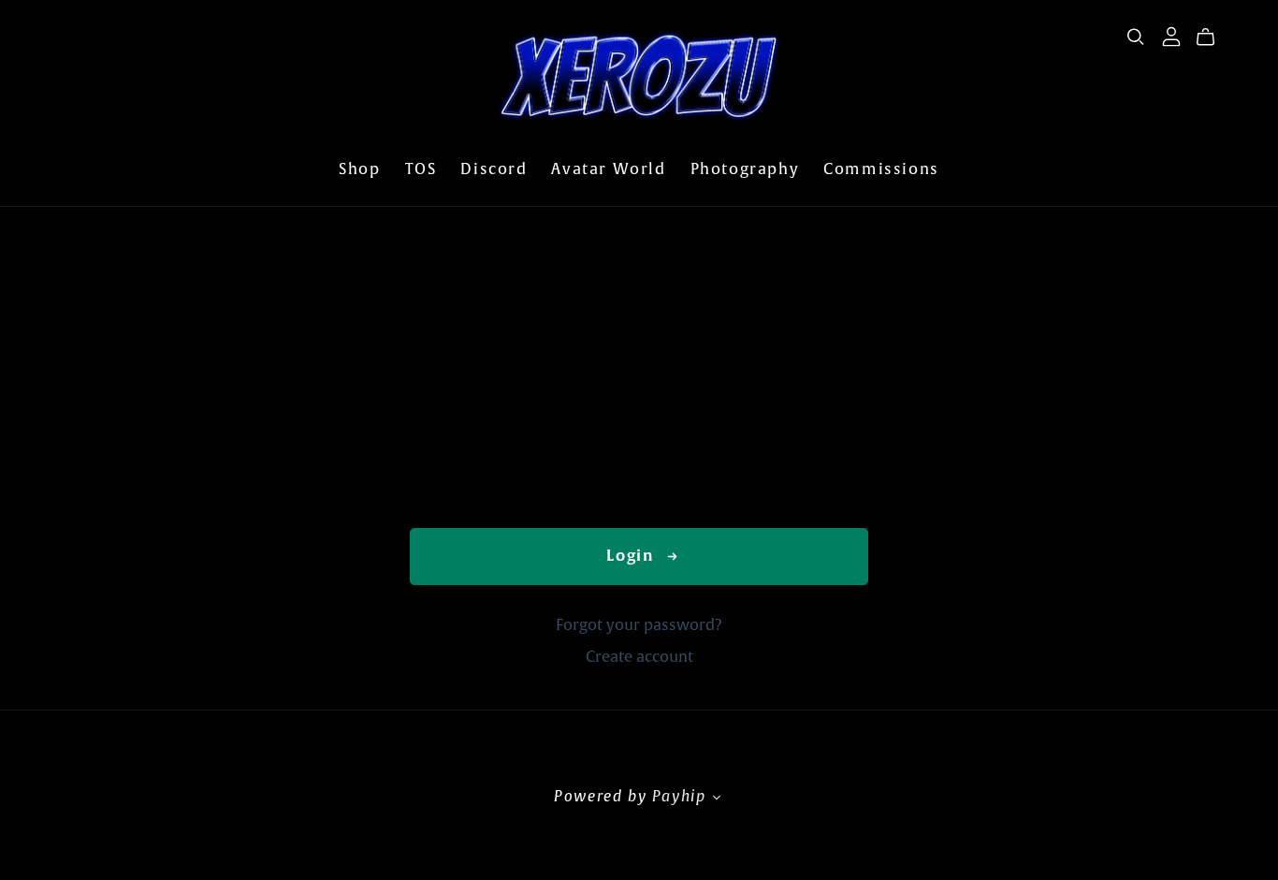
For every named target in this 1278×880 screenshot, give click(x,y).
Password (451, 456)
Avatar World (608, 168)
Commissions (881, 168)
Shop (359, 168)
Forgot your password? (639, 624)
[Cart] (1213, 37)
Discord (493, 168)
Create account (639, 656)
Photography (745, 168)
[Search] (1135, 37)
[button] (717, 799)
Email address (470, 378)
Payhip (679, 795)
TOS (421, 168)
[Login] (1171, 35)
